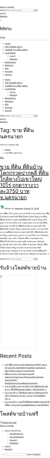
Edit (6, 68)
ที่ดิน (2, 158)
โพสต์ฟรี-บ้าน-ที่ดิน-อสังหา (16, 50)
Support (13, 440)
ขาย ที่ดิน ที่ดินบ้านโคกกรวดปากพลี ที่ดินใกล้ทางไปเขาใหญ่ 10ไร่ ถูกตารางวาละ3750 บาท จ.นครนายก (24, 182)
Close (2, 37)
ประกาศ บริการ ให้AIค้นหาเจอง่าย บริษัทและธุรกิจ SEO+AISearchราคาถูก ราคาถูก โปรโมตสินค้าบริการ (26, 395)
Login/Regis (10, 53)
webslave (19, 208)
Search (30, 454)
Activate (8, 71)
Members (9, 65)
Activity (8, 74)
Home (7, 43)
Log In (12, 56)
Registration (10, 62)
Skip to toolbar (7, 425)
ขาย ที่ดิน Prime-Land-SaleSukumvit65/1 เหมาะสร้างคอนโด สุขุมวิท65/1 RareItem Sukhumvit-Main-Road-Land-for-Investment (26, 367)
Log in (3, 13)
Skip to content (7, 7)
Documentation (17, 437)
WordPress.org (16, 434)
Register (4, 16)
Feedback (14, 443)
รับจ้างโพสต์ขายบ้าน (13, 47)
